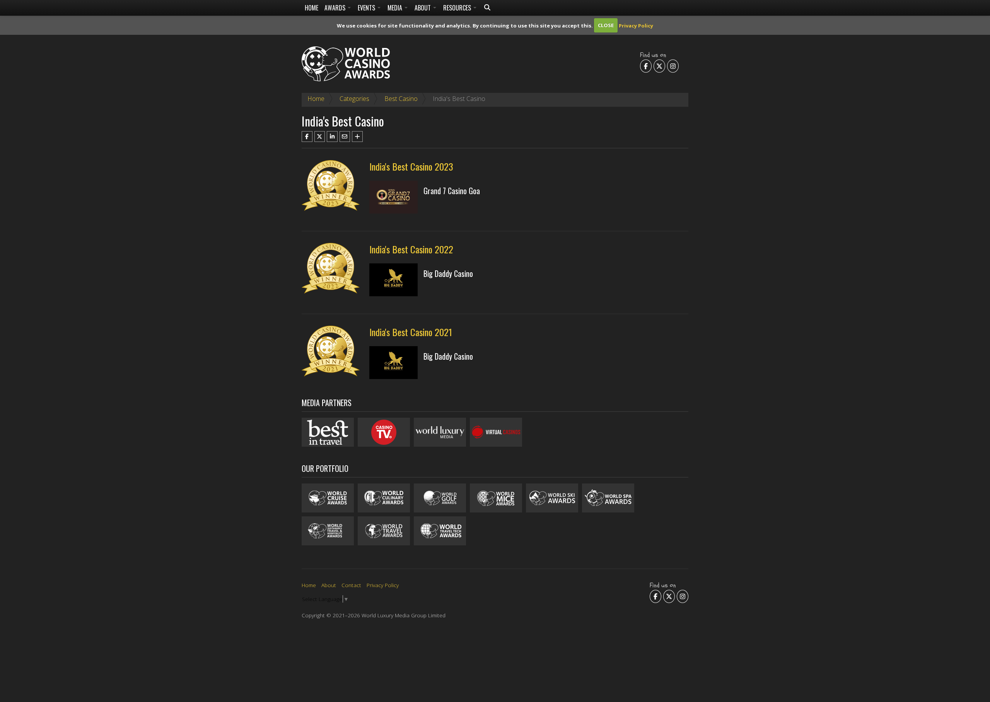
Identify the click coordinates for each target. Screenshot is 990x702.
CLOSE (606, 25)
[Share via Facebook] (307, 137)
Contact (351, 585)
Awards (335, 7)
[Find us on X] (659, 65)
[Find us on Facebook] (646, 65)
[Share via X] (320, 137)
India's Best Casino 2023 (411, 166)
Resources (458, 7)
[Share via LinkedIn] (332, 137)
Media (395, 7)
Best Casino (401, 98)
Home (311, 7)
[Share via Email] (345, 137)
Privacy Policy (636, 25)
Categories (354, 98)
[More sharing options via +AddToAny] (357, 137)
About (423, 7)
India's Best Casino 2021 (410, 332)
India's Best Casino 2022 (411, 249)
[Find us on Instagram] (673, 65)
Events (367, 7)
